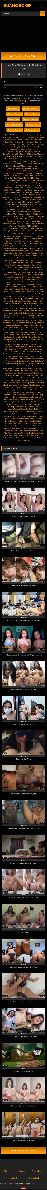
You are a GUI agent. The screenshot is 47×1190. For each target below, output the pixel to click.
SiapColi (9, 221)
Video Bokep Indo (35, 421)
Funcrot (16, 188)
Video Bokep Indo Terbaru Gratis (16, 423)
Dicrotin (20, 183)
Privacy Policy (37, 1171)
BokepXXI (38, 178)
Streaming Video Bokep (35, 411)
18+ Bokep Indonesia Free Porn (23, 236)
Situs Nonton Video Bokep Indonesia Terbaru (26, 383)
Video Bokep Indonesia (23, 426)
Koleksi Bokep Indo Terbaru (21, 275)
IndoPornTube (8, 190)
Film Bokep (40, 270)
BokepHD (15, 154)
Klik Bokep (39, 197)
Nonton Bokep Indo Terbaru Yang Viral (22, 313)
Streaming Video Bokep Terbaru (24, 416)
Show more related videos (23, 1150)
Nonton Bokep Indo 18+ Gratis (20, 303)
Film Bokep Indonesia (26, 272)
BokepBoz (27, 149)
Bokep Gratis (22, 248)
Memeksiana (28, 202)
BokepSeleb (9, 171)
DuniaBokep (35, 183)
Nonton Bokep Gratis (23, 301)
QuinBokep (27, 214)
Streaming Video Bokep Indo (14, 414)
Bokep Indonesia (31, 119)
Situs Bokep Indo (26, 371)
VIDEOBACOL (32, 226)
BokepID (8, 156)
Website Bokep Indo (29, 438)
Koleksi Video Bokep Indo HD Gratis (18, 284)
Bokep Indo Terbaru (16, 251)
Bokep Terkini (31, 144)
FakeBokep (35, 185)
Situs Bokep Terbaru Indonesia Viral (25, 375)
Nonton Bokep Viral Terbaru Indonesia (22, 335)
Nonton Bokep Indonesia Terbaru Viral (29, 327)
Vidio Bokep (32, 433)
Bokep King (21, 144)
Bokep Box (37, 142)
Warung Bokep (8, 231)
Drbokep (27, 183)
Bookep (5, 180)
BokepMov (36, 166)
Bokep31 (9, 147)
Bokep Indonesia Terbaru (29, 255)
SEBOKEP (30, 219)
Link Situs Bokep (16, 299)
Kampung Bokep (22, 195)
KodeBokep (8, 200)
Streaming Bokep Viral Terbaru (14, 411)
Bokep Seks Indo (17, 263)
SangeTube (8, 219)
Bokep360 (17, 147)
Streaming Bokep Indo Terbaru (32, 399)
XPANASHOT (23, 233)
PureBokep (18, 214)
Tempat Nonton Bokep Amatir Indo (23, 419)
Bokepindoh (34, 161)
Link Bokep (18, 291)
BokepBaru (10, 149)
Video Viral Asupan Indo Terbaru (26, 431)
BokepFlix (6, 154)
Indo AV (22, 188)
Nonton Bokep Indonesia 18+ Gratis (24, 320)
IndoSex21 (18, 190)
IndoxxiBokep (12, 192)
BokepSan (36, 168)
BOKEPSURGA (9, 173)
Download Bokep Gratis (32, 265)
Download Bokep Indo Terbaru (17, 267)
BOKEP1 (41, 144)
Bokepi (40, 154)
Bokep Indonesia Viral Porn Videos (21, 260)
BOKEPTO (38, 173)
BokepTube (29, 176)
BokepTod (7, 176)
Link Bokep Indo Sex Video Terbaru (21, 294)
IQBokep (29, 192)
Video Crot (21, 226)
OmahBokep (18, 207)
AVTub (41, 137)
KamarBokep (10, 195)
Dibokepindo (11, 183)
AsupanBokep (33, 137)
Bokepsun (37, 171)
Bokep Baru (12, 248)
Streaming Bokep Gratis (33, 397)
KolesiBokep (17, 200)
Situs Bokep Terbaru (19, 373)
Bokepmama (26, 166)
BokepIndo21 (23, 161)
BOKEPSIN (28, 171)
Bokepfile (37, 152)
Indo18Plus (38, 188)
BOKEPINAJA (9, 159)
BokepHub (33, 154)
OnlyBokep (28, 207)
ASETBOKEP (8, 137)
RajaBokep (37, 214)
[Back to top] (39, 1183)
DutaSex (10, 185)
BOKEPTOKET (18, 176)
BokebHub (28, 142)
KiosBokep (30, 197)
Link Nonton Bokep (19, 296)
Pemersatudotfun (26, 209)
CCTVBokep (22, 180)
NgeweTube (10, 204)
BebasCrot (29, 140)
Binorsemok (19, 142)
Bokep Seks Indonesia (33, 263)
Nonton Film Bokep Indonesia (25, 344)
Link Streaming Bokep (31, 299)
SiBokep (17, 221)
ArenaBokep (36, 135)
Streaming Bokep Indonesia (17, 407)
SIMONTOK (25, 221)
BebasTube (9, 142)
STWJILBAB (35, 221)
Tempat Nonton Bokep (13, 1178)
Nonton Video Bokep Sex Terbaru (15, 363)
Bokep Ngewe (33, 114)
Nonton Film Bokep (35, 337)
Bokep (16, 95)
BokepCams (10, 152)
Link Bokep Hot (28, 291)
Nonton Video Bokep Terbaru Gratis (24, 366)
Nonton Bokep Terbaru (13, 332)
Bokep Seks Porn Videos (14, 265)
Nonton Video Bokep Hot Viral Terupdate (18, 354)
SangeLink (40, 216)
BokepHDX (24, 154)
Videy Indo (23, 228)
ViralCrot (39, 228)
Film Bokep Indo (11, 272)
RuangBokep (7, 216)
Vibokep (13, 226)
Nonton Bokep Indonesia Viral (14, 330)
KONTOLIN (28, 200)
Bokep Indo (14, 108)
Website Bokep (20, 231)
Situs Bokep (38, 368)
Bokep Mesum (34, 124)
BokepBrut (36, 149)
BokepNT (9, 168)
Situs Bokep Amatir (12, 371)
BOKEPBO (19, 149)
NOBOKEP (27, 204)
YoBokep (33, 233)
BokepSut (20, 173)
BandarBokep (19, 140)
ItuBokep (37, 192)
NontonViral (8, 207)
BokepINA (37, 156)
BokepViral (8, 178)
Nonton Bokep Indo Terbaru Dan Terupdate (20, 308)
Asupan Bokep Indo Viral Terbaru (25, 243)
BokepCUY (29, 152)
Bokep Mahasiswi (32, 108)
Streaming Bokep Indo (11, 399)
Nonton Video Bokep (33, 351)
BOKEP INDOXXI (9, 144)
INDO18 (30, 188)
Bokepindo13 (37, 159)
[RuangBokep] (19, 6)
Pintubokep (37, 209)
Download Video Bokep (25, 56)
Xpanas (14, 233)
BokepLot (9, 166)
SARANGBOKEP (20, 219)
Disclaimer (8, 1171)
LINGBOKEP (37, 200)
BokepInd (18, 159)
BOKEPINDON (8, 164)
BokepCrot (19, 152)
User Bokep (39, 224)
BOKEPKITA (38, 164)
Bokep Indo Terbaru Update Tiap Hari (23, 253)
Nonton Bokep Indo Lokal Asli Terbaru (30, 306)
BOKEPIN (29, 156)
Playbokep (20, 212)
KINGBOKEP (8, 197)
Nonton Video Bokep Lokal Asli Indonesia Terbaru (25, 361)
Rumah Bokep (19, 216)
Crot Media (40, 180)
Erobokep (26, 185)
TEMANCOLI (17, 224)
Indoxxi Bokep (39, 190)
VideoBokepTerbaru (11, 228)
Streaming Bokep (20, 101)
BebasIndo (38, 140)
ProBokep (9, 214)
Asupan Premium (20, 137)
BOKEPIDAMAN (18, 156)
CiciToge (32, 180)
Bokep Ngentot (15, 114)
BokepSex (19, 171)
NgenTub (37, 202)
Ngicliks (19, 204)
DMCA (22, 1171)
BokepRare (27, 168)
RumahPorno (30, 216)
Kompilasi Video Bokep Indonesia (25, 289)
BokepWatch (18, 178)
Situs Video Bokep (35, 1178)
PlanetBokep (10, 212)
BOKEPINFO (19, 164)
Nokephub (36, 204)
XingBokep (40, 231)
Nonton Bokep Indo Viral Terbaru (20, 318)
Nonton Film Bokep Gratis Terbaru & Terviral (20, 339)
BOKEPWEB (28, 178)
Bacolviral (8, 140)
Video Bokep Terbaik (29, 428)
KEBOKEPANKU (35, 195)
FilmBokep (8, 188)
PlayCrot (28, 212)
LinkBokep (9, 202)
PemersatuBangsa (11, 209)
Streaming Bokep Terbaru (30, 409)
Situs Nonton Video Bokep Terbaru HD (17, 385)
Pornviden (36, 212)
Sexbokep (39, 219)
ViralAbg (32, 228)
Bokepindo (27, 159)
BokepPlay (18, 168)
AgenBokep (17, 135)
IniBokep (21, 192)
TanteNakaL (7, 224)
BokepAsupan (27, 147)
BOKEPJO (29, 164)
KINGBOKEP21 (19, 197)
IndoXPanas (28, 190)
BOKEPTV (38, 176)
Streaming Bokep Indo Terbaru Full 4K (19, 402)
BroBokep (13, 180)
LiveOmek (18, 202)
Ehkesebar (18, 185)
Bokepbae (37, 147)
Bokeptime (29, 173)
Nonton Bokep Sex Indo (34, 330)
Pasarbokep (37, 207)
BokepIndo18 (12, 161)
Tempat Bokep (29, 224)
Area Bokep (27, 135)
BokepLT (17, 166)
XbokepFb (31, 231)
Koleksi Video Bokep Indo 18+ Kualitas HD (27, 282)
